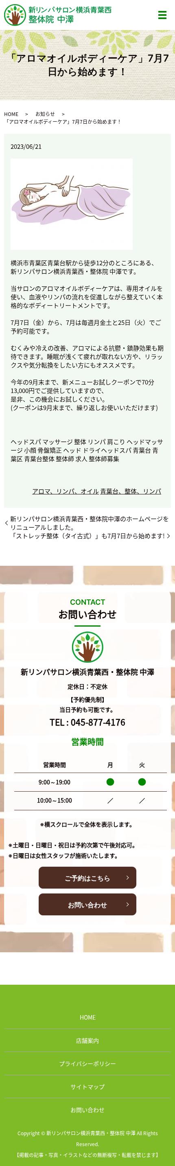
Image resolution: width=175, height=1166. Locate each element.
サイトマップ (87, 1086)
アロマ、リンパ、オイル (65, 491)
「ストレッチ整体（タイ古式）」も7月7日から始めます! (87, 535)
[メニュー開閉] (162, 15)
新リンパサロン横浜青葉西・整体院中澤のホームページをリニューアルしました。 (89, 522)
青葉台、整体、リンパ (130, 491)
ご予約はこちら (87, 878)
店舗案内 (87, 1040)
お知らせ (45, 113)
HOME (11, 113)
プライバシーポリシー (87, 1063)
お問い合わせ (87, 905)
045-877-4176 (98, 722)
